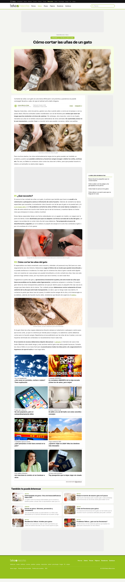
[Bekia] (13, 1)
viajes (68, 564)
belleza (23, 564)
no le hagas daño (20, 207)
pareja (38, 564)
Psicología (61, 1)
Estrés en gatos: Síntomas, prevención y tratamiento (39, 509)
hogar (61, 564)
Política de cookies (38, 568)
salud (49, 564)
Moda (25, 1)
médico (73, 295)
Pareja (44, 1)
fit (64, 564)
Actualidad (19, 1)
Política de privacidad (24, 568)
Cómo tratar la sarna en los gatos (98, 189)
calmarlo (58, 342)
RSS (46, 568)
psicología (55, 564)
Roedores (60, 6)
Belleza (30, 1)
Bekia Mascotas (61, 34)
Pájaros (52, 6)
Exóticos (68, 6)
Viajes (74, 1)
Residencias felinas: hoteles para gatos (38, 521)
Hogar (66, 1)
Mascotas (50, 1)
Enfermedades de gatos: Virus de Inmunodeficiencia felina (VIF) (43, 496)
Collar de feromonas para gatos (88, 508)
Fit (70, 1)
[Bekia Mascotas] (20, 6)
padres (33, 564)
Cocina (35, 1)
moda (18, 564)
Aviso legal (13, 568)
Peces (46, 6)
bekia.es (12, 564)
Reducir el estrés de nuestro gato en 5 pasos (92, 495)
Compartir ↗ (78, 106)
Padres (40, 1)
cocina (28, 564)
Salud (56, 1)
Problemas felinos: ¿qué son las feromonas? (92, 521)
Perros (33, 6)
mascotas (44, 564)
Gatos (40, 6)
